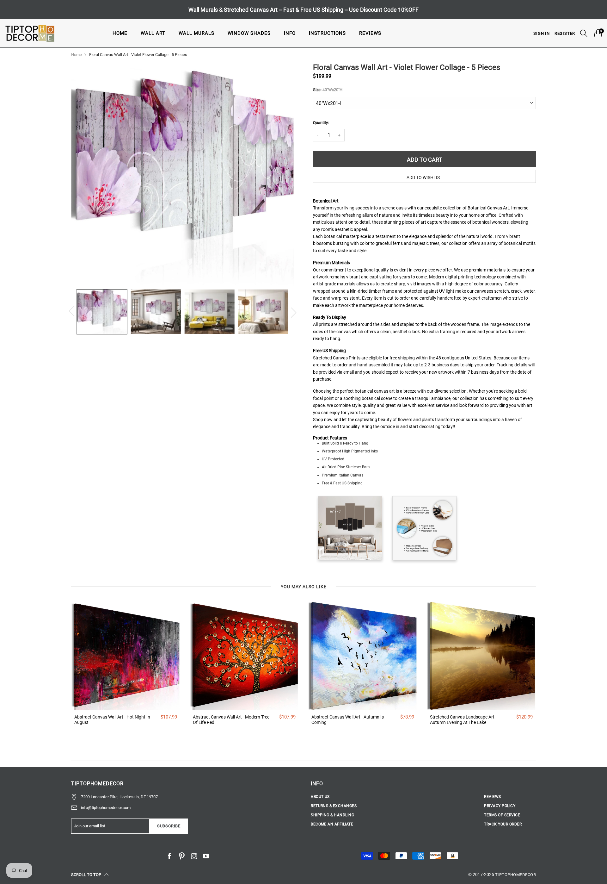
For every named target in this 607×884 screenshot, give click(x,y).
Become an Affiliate (332, 824)
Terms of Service (502, 815)
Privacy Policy (499, 806)
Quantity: (321, 122)
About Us (320, 796)
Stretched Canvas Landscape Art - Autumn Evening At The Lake (463, 719)
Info (290, 33)
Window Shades (249, 33)
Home (120, 33)
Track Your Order (503, 824)
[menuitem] (120, 33)
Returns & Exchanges (334, 806)
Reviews (370, 33)
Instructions (327, 33)
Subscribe (169, 826)
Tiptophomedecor (515, 874)
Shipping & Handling (332, 815)
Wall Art (153, 33)
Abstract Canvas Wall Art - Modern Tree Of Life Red (231, 719)
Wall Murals (196, 33)
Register (565, 33)
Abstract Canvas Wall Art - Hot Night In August (112, 719)
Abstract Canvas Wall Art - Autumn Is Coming (347, 719)
